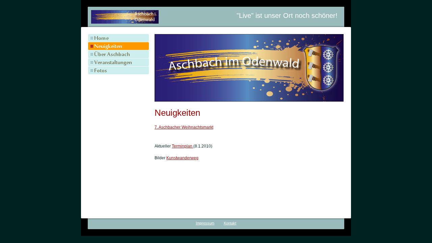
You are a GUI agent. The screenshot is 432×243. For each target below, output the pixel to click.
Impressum (205, 223)
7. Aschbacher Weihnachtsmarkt (184, 127)
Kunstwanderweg (182, 158)
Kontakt (230, 223)
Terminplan (182, 146)
